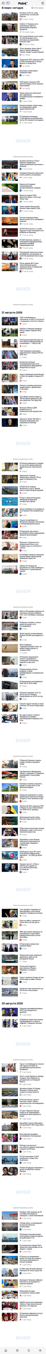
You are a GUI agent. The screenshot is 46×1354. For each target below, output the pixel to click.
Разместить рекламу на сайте (23, 156)
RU (8, 3)
